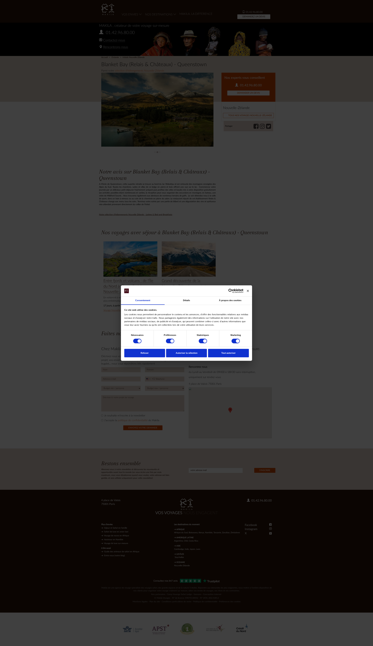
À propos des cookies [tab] (230, 300)
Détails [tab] (186, 300)
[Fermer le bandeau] (248, 291)
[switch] (170, 341)
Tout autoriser (228, 353)
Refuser (145, 353)
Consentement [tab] (142, 300)
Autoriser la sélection (186, 353)
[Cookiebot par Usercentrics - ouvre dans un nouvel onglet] (230, 291)
